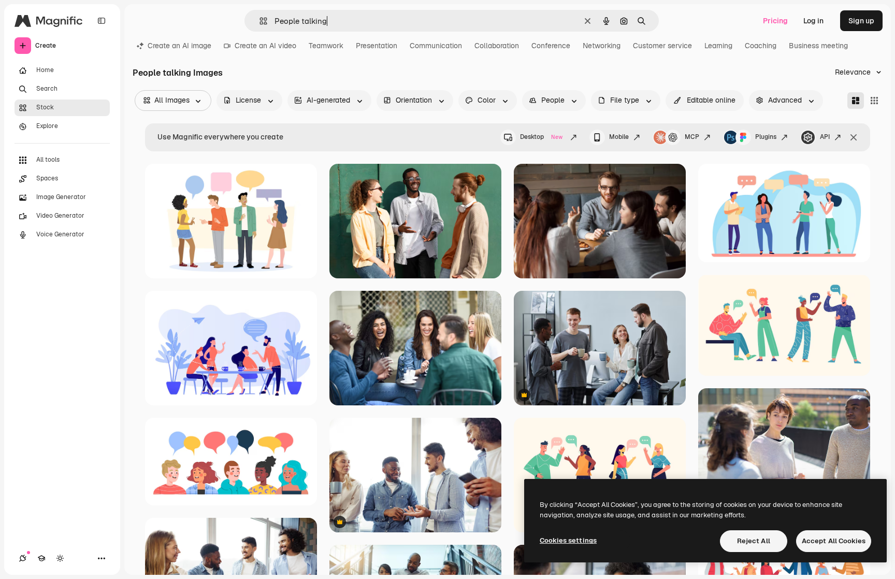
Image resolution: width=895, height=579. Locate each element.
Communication (436, 45)
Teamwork (326, 45)
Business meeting (818, 45)
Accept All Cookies (833, 540)
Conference (550, 45)
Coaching (760, 45)
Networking (601, 45)
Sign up (861, 20)
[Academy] (41, 558)
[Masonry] (855, 100)
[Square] (874, 100)
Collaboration (496, 45)
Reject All (753, 540)
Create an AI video (265, 45)
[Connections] (23, 558)
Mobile (619, 137)
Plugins (765, 137)
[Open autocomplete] (259, 21)
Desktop (541, 137)
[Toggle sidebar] (101, 20)
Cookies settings (568, 540)
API (825, 137)
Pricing (775, 20)
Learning (718, 45)
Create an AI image (179, 45)
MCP (692, 137)
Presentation (376, 45)
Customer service (662, 45)
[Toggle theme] (60, 558)
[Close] (853, 137)
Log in (813, 20)
